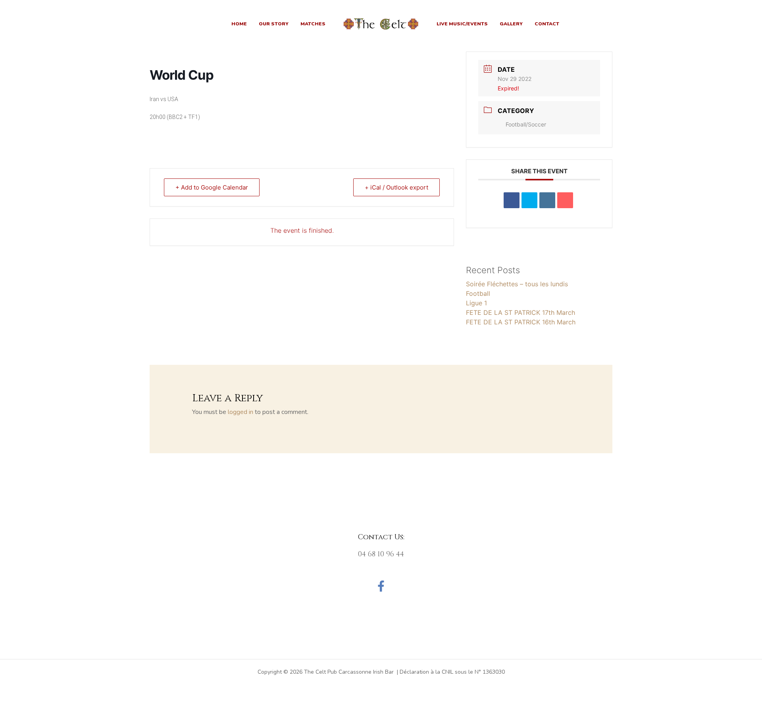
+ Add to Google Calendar (211, 187)
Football (478, 293)
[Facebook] (381, 586)
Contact (547, 24)
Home (239, 24)
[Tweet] (529, 200)
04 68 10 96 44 (381, 554)
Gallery (511, 24)
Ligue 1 (476, 303)
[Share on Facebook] (512, 200)
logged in (240, 412)
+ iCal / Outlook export (396, 187)
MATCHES (312, 24)
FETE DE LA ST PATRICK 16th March (520, 322)
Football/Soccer (526, 124)
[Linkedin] (547, 200)
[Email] (565, 200)
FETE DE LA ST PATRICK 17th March (520, 312)
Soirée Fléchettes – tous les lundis (517, 284)
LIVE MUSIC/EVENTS (462, 24)
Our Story (274, 24)
